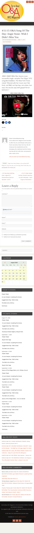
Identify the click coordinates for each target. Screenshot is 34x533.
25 (7, 279)
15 (21, 273)
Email (4, 223)
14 (17, 273)
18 (7, 276)
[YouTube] (27, 2)
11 (7, 273)
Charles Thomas (6, 488)
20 (14, 276)
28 (17, 279)
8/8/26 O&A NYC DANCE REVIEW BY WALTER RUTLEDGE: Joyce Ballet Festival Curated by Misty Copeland (17, 474)
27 (14, 279)
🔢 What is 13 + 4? (7, 209)
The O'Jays (18, 165)
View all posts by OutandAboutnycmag (20, 156)
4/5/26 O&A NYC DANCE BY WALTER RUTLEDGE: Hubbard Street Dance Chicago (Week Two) (17, 483)
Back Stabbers (17, 163)
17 (3, 276)
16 (25, 273)
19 (10, 276)
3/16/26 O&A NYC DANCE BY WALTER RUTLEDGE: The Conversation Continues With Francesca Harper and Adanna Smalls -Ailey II (17, 490)
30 (25, 279)
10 (3, 273)
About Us (15, 478)
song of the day (10, 165)
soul (15, 165)
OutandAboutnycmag (10, 39)
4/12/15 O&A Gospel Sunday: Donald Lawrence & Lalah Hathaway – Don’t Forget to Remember (25, 176)
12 (10, 273)
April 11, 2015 (21, 39)
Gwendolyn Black (6, 478)
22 (21, 276)
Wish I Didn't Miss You (26, 165)
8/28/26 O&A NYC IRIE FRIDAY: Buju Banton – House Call (16, 455)
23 (25, 276)
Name (4, 217)
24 (3, 279)
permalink (12, 167)
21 (17, 276)
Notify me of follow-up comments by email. (15, 234)
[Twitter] (30, 2)
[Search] (30, 251)
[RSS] (32, 2)
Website (4, 229)
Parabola (16, 517)
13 (14, 273)
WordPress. (23, 517)
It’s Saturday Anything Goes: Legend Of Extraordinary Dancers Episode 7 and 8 (8, 176)
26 (10, 279)
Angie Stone (10, 163)
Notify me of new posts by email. (12, 237)
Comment (5, 194)
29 (21, 279)
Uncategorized (7, 42)
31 (3, 282)
